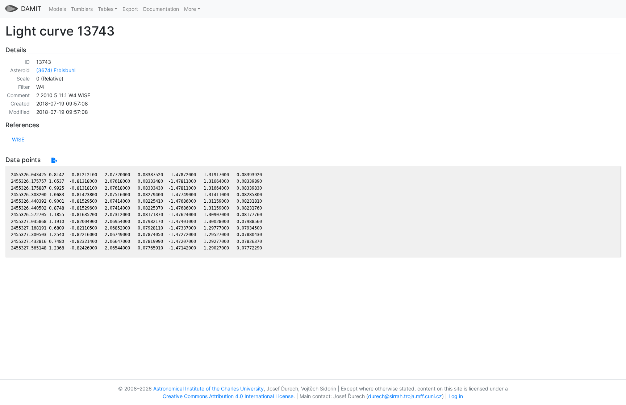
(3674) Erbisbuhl (55, 70)
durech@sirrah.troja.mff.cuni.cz (405, 396)
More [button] (190, 9)
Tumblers (82, 9)
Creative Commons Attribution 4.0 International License (228, 396)
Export (130, 9)
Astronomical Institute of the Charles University (208, 388)
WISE (18, 139)
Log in (455, 396)
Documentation (161, 9)
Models (57, 9)
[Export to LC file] (54, 160)
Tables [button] (105, 9)
